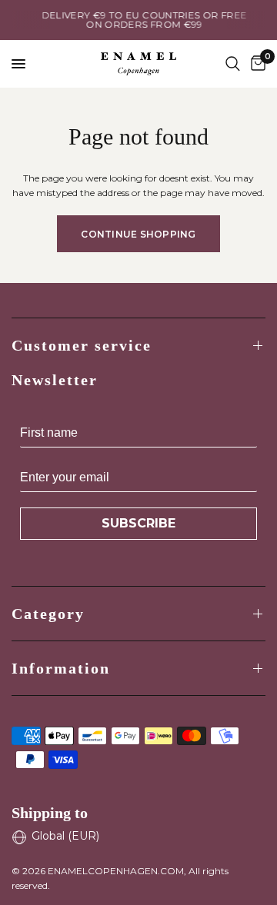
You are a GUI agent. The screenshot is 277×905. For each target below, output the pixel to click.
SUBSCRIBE (138, 523)
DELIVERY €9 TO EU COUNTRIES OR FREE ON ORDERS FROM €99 (140, 19)
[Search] (232, 64)
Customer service (82, 345)
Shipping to (50, 812)
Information (61, 668)
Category (48, 613)
